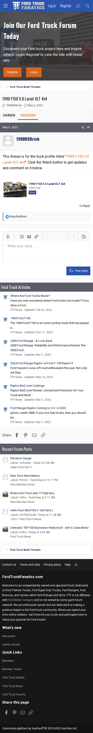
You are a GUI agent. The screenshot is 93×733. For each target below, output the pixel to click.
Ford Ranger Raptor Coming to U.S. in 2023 (38, 408)
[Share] (83, 127)
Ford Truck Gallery (13, 677)
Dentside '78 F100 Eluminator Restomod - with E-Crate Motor (49, 527)
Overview (9, 115)
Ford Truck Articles (15, 287)
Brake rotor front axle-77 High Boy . (33, 493)
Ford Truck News (20, 536)
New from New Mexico (25, 475)
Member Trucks (12, 669)
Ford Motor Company (21, 600)
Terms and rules (30, 564)
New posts (8, 636)
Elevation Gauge (20, 458)
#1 (88, 127)
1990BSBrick (13, 105)
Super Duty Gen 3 (21, 467)
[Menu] (5, 6)
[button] (8, 236)
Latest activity (11, 644)
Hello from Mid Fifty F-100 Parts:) (31, 510)
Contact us (9, 564)
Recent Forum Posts (17, 449)
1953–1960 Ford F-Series (26, 519)
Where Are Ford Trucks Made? (30, 295)
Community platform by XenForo (39, 728)
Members (8, 660)
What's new (11, 628)
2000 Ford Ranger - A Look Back (31, 341)
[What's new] (78, 6)
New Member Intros (22, 484)
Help (67, 564)
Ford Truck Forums (14, 694)
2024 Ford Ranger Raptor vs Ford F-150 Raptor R (41, 363)
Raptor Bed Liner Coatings (27, 385)
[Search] (87, 6)
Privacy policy (52, 564)
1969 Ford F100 (20, 318)
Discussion (28, 115)
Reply (86, 205)
